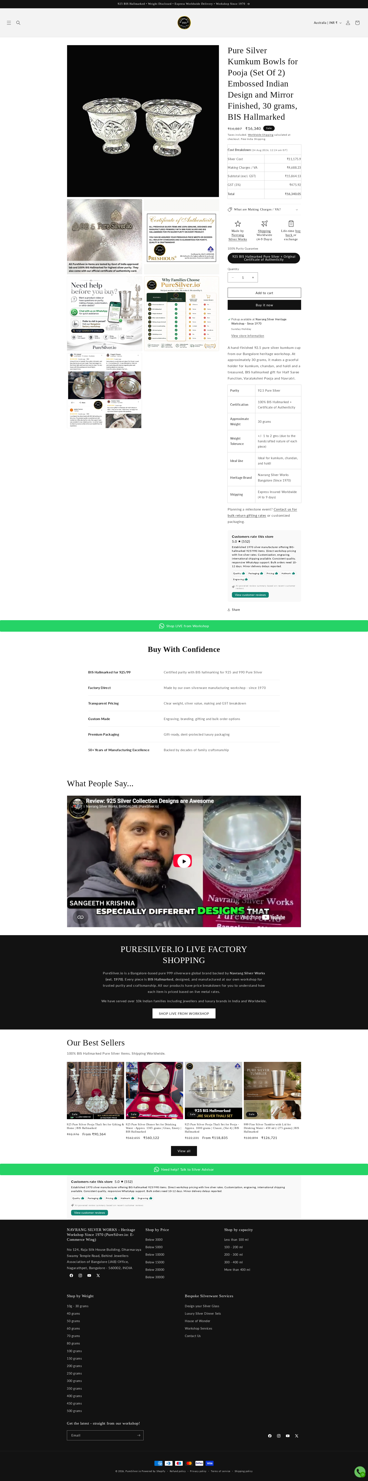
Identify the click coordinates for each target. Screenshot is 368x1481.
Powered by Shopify (153, 1471)
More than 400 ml (237, 1269)
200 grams (74, 1366)
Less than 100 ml (236, 1239)
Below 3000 (153, 1239)
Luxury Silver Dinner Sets (203, 1313)
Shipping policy (244, 1471)
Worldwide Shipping (260, 134)
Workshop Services (198, 1328)
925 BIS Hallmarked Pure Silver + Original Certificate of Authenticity (263, 258)
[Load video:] (184, 861)
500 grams (74, 1411)
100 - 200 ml (233, 1247)
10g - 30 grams (77, 1306)
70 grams (73, 1336)
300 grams (74, 1381)
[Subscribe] (138, 1435)
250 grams (74, 1373)
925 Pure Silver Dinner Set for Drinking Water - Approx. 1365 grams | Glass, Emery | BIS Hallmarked (153, 1128)
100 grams (74, 1351)
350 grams (74, 1388)
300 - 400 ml (233, 1262)
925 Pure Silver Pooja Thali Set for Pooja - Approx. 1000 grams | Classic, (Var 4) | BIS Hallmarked (212, 1128)
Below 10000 (154, 1254)
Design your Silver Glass (202, 1306)
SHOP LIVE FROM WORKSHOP (184, 1013)
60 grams (73, 1328)
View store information (247, 336)
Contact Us (193, 1336)
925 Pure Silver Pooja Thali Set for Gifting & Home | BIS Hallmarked (95, 1126)
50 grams (73, 1321)
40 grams (73, 1313)
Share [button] (236, 609)
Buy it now (264, 305)
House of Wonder (197, 1321)
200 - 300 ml (233, 1254)
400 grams (74, 1396)
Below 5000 (153, 1247)
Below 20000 (154, 1269)
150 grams (74, 1358)
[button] (9, 22)
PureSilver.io (133, 1471)
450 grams (74, 1403)
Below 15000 (154, 1262)
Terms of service (220, 1471)
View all (184, 1151)
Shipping (264, 231)
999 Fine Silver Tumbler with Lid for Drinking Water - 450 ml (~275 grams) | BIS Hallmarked (271, 1128)
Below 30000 (154, 1277)
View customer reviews (250, 595)
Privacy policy (198, 1471)
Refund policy (178, 1471)
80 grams (73, 1343)
